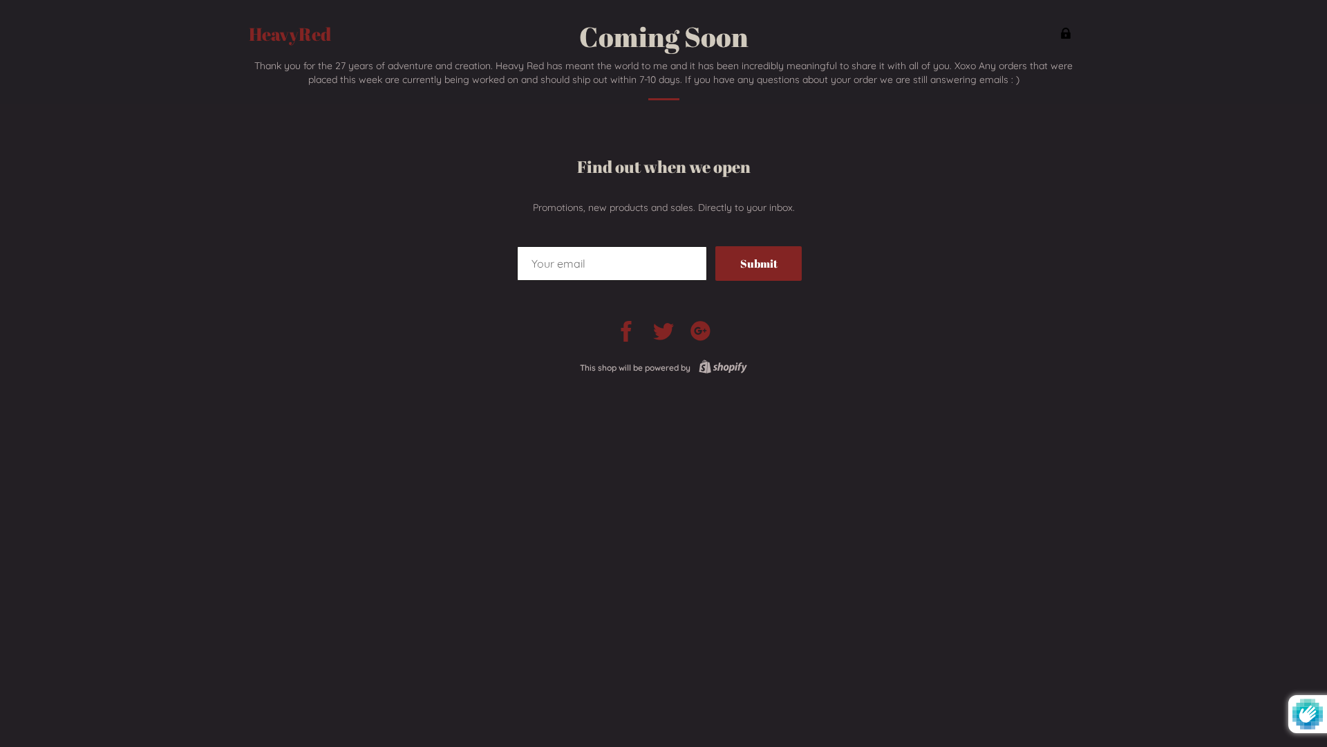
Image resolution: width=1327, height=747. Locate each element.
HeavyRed (290, 34)
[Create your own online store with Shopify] (720, 367)
